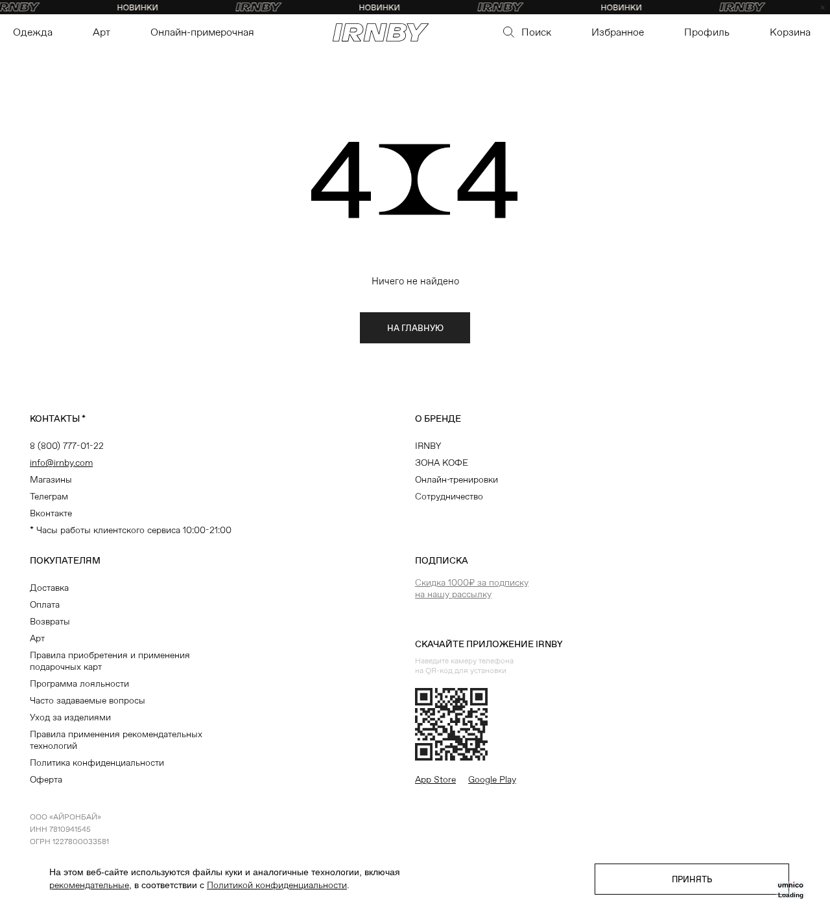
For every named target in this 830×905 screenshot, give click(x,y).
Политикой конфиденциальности (277, 885)
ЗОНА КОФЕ (441, 462)
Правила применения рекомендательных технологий (116, 739)
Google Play (492, 779)
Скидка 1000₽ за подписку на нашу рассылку (471, 588)
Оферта (46, 779)
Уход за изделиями (70, 717)
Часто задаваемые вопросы (87, 700)
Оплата (45, 604)
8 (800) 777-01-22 (67, 446)
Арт (37, 638)
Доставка (49, 587)
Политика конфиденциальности (97, 762)
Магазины (51, 479)
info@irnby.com (61, 462)
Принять (692, 879)
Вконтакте (51, 513)
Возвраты (50, 621)
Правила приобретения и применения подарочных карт (110, 660)
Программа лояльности (79, 683)
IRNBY (428, 446)
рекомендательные (89, 885)
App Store (435, 779)
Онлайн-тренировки (456, 479)
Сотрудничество (449, 496)
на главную (415, 328)
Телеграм (49, 496)
